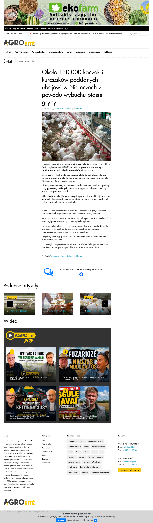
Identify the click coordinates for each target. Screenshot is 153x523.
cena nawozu (73, 472)
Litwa (8, 51)
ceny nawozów (74, 462)
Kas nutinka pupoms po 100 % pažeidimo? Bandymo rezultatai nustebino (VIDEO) (80, 417)
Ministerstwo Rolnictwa (91, 462)
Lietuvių (8, 28)
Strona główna (24, 61)
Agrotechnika (38, 51)
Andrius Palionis (74, 446)
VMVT (86, 446)
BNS (48, 108)
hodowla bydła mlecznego (90, 467)
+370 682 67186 (130, 450)
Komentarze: (80, 108)
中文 (66, 28)
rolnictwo (71, 457)
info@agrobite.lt (129, 447)
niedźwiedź (72, 467)
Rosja (78, 451)
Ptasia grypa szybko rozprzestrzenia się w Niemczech (16, 307)
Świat (69, 51)
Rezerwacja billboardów (129, 470)
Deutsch (43, 28)
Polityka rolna (21, 51)
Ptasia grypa (70, 256)
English (16, 28)
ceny (101, 451)
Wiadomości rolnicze (58, 256)
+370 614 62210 (130, 464)
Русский (59, 28)
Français (51, 28)
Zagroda (80, 51)
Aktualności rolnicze (95, 441)
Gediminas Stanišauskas (100, 472)
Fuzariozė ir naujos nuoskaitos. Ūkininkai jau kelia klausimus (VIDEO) (83, 378)
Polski (22, 28)
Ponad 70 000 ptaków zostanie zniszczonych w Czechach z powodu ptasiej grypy (95, 308)
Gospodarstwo (56, 51)
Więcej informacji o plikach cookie (80, 520)
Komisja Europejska (95, 457)
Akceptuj (60, 520)
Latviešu (30, 28)
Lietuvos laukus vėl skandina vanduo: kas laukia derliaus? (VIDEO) (29, 378)
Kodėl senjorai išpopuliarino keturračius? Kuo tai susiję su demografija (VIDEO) (29, 417)
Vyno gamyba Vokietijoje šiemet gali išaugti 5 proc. (56, 305)
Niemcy (79, 256)
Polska (70, 451)
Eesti (36, 28)
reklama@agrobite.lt (131, 461)
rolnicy (86, 451)
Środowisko (94, 51)
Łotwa (94, 451)
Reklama (108, 51)
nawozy (82, 457)
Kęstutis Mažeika (98, 446)
